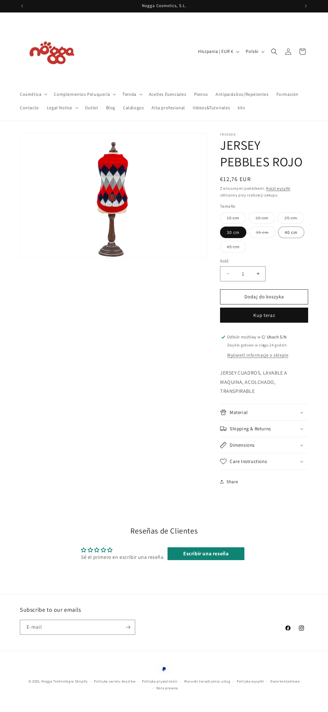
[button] (33, 94)
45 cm (236, 248)
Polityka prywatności (160, 681)
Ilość (224, 261)
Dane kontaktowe (285, 681)
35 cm (265, 233)
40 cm (291, 232)
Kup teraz (264, 315)
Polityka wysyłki (250, 681)
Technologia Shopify (70, 681)
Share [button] (232, 481)
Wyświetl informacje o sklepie (257, 355)
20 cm (265, 219)
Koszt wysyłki (278, 188)
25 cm (294, 219)
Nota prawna (167, 688)
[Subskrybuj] (128, 627)
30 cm (233, 232)
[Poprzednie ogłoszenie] (22, 6)
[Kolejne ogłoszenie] (306, 6)
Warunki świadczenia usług (207, 681)
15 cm (236, 219)
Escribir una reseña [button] (205, 553)
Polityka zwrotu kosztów (114, 681)
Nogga (47, 681)
